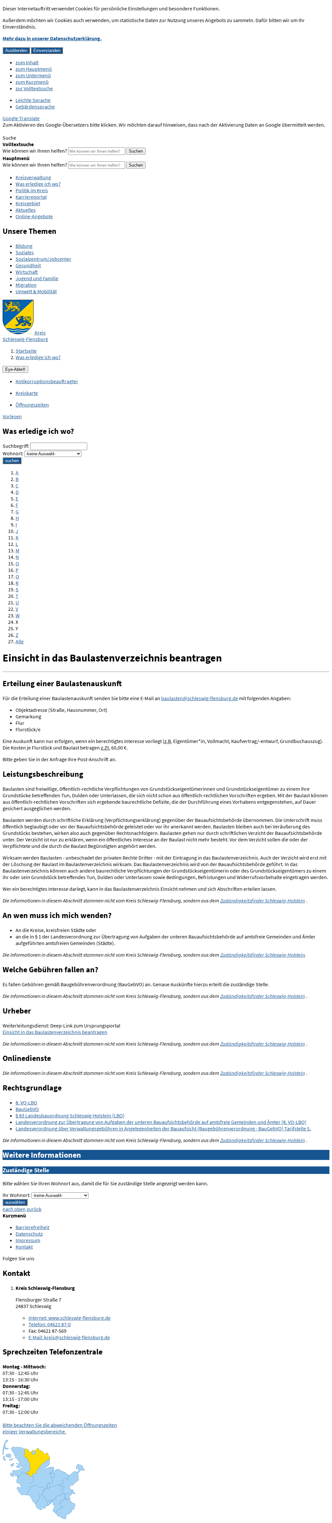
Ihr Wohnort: (16, 1195)
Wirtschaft (27, 272)
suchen (12, 460)
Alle (20, 641)
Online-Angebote (34, 216)
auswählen (15, 1202)
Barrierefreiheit (32, 1227)
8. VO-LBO (26, 1102)
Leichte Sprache (33, 100)
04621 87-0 (50, 1324)
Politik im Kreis (32, 190)
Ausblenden (16, 50)
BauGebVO (27, 1109)
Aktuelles (26, 210)
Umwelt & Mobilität (36, 291)
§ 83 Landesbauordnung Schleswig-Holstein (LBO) (70, 1115)
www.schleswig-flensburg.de (70, 1318)
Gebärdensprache (35, 106)
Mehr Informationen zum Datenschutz (44, 131)
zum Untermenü (33, 75)
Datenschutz (29, 1233)
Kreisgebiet (28, 203)
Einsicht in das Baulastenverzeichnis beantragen (55, 1032)
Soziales (25, 252)
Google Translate (21, 118)
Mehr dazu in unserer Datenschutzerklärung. (52, 38)
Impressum (28, 1240)
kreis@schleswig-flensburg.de (69, 1337)
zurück (34, 1209)
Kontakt (24, 1246)
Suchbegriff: (16, 446)
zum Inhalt (27, 62)
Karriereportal (31, 197)
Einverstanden (46, 50)
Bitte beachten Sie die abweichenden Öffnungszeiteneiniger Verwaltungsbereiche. (60, 1428)
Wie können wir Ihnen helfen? (35, 150)
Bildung (24, 246)
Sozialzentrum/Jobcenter (43, 259)
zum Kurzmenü (32, 82)
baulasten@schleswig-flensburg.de (199, 698)
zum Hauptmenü (34, 69)
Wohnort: (13, 453)
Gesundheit (28, 265)
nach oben (14, 1209)
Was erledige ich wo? (38, 184)
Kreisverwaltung (33, 177)
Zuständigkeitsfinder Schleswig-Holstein (262, 900)
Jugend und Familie (37, 278)
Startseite (26, 350)
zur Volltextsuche (34, 88)
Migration (26, 285)
